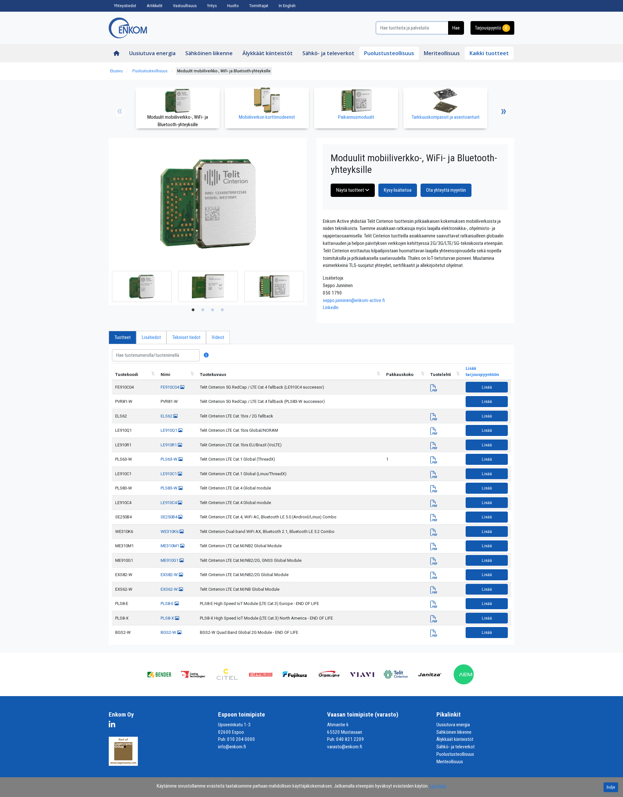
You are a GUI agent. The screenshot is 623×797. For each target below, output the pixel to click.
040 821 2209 (350, 739)
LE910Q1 (123, 430)
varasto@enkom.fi (344, 747)
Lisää (487, 387)
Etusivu (116, 70)
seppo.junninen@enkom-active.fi (354, 300)
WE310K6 (124, 531)
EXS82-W (123, 574)
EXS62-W (123, 589)
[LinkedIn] (113, 726)
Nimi (165, 374)
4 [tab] (222, 310)
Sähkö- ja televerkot (328, 53)
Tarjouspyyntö (491, 28)
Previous (120, 112)
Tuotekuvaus (213, 374)
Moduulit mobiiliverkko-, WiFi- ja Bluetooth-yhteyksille (224, 70)
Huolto (233, 5)
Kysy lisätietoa (397, 190)
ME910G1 (124, 560)
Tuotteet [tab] (122, 337)
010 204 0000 (241, 739)
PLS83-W (123, 488)
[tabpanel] (142, 286)
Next (503, 112)
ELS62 (121, 416)
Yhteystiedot (125, 5)
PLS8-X (121, 618)
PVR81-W (123, 401)
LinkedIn (330, 307)
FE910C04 (124, 387)
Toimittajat (258, 5)
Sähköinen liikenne (209, 53)
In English (287, 5)
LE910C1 (123, 473)
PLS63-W (123, 459)
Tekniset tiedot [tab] (186, 337)
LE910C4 (123, 502)
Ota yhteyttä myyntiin (446, 190)
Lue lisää (438, 786)
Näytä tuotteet (350, 190)
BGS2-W (123, 632)
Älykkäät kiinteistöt (267, 53)
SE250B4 (123, 516)
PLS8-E (121, 603)
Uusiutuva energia (152, 53)
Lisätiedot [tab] (151, 337)
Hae (456, 28)
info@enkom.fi (232, 747)
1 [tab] (193, 310)
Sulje (610, 787)
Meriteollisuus (442, 53)
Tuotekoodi (126, 374)
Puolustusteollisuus (389, 53)
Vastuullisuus (185, 5)
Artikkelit (155, 5)
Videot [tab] (218, 337)
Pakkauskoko (399, 374)
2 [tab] (203, 310)
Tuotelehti (440, 374)
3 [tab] (212, 310)
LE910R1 (123, 444)
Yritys (212, 5)
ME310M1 (124, 545)
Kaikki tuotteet (489, 53)
